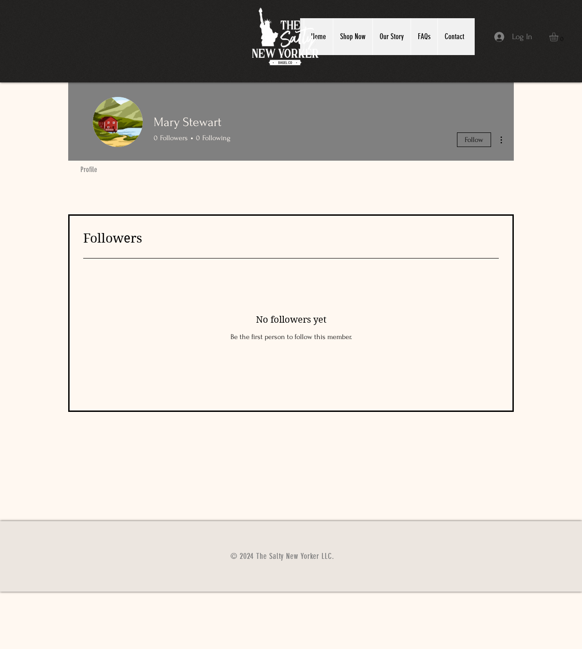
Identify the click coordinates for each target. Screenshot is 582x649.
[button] (559, 36)
